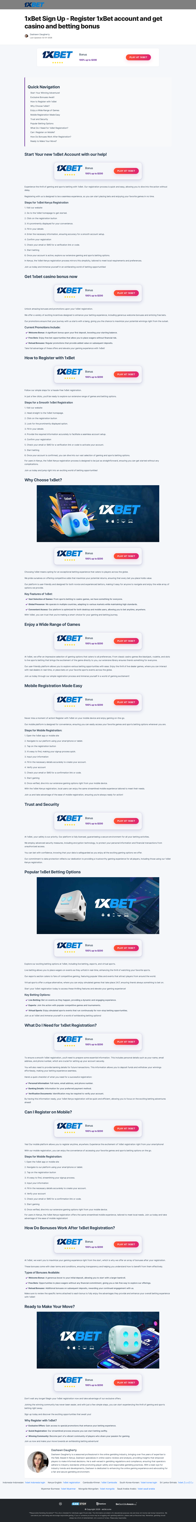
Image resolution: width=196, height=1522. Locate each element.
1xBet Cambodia (109, 1482)
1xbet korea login (149, 1482)
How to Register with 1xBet (43, 101)
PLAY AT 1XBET (138, 57)
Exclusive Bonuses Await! (42, 97)
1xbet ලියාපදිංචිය (185, 1482)
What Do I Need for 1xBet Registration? (49, 128)
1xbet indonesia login (35, 1482)
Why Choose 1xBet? (40, 106)
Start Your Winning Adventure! (45, 93)
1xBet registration (71, 1482)
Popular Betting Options (41, 123)
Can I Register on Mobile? (42, 132)
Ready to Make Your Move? (43, 141)
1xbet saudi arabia (146, 1489)
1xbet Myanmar (68, 1489)
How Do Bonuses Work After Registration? (50, 137)
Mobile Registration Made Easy (45, 115)
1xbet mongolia (107, 1489)
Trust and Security (39, 119)
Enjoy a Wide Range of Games (44, 110)
